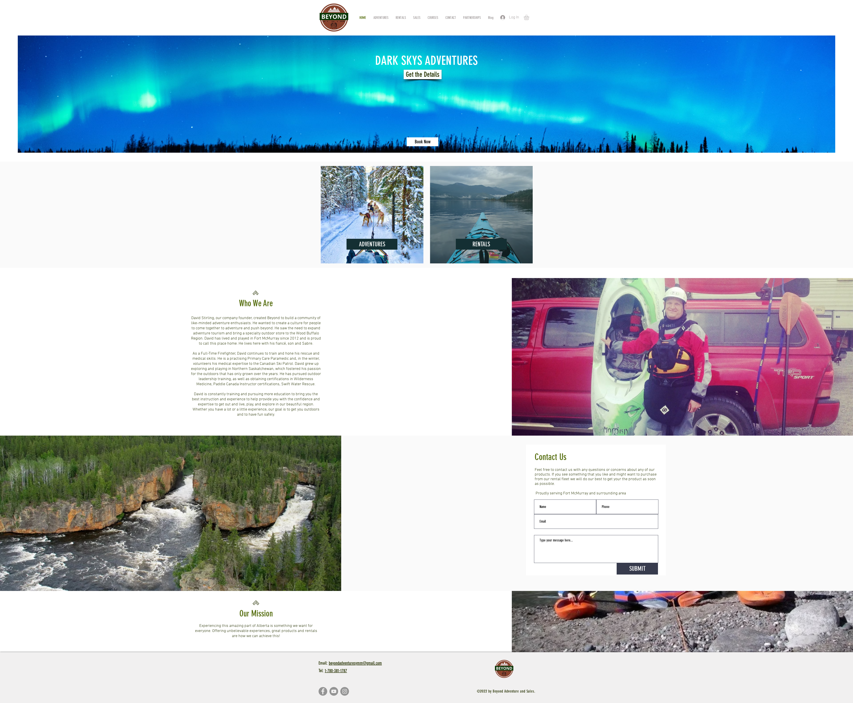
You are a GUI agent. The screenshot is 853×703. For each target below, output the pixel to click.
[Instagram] (344, 691)
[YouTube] (333, 691)
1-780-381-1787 (336, 670)
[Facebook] (323, 691)
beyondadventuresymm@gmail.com (355, 663)
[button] (529, 17)
